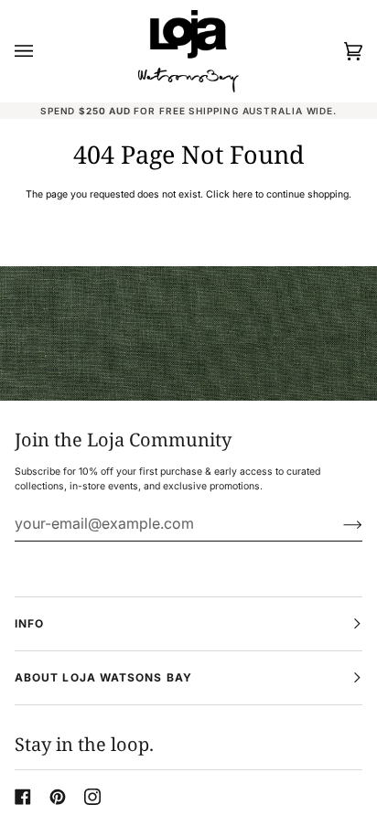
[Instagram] (92, 797)
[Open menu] (42, 51)
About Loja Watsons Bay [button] (103, 677)
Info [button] (29, 623)
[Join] (338, 523)
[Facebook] (23, 797)
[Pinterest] (57, 797)
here (242, 194)
